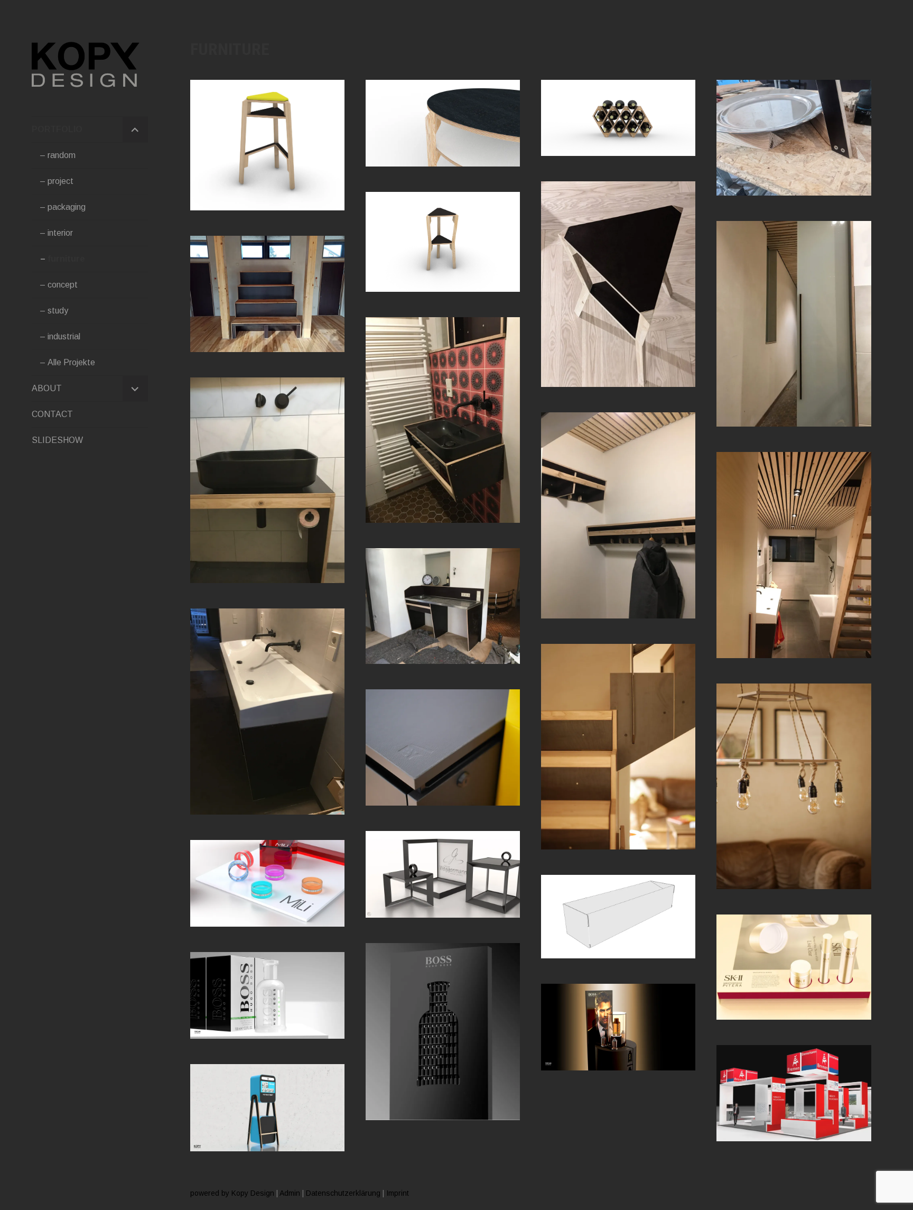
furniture (66, 258)
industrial (64, 336)
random (62, 155)
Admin (290, 1193)
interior (60, 232)
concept (63, 284)
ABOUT (47, 388)
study (58, 310)
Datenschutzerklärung (343, 1193)
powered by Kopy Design (232, 1193)
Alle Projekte (71, 362)
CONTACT (52, 414)
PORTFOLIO (57, 129)
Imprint (397, 1193)
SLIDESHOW (57, 440)
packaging (67, 206)
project (60, 181)
